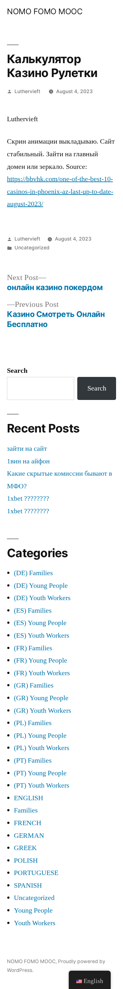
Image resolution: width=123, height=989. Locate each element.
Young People (33, 910)
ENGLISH (28, 798)
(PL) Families (33, 722)
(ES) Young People (40, 622)
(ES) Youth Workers (41, 635)
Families (26, 810)
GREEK (25, 847)
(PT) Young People (40, 773)
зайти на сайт (27, 448)
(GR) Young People (41, 698)
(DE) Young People (41, 585)
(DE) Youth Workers (42, 597)
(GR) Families (34, 685)
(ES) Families (33, 610)
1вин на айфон (28, 461)
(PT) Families (33, 760)
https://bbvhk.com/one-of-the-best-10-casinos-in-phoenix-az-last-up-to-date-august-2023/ (60, 191)
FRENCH (27, 823)
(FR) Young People (40, 660)
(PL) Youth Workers (41, 747)
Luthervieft (27, 91)
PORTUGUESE (36, 872)
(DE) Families (33, 573)
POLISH (26, 860)
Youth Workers (35, 923)
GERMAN (29, 835)
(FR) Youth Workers (42, 673)
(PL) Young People (40, 735)
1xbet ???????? (28, 498)
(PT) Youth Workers (41, 785)
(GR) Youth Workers (42, 710)
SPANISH (28, 885)
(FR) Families (33, 648)
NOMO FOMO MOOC (44, 11)
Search (17, 370)
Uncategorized (32, 248)
